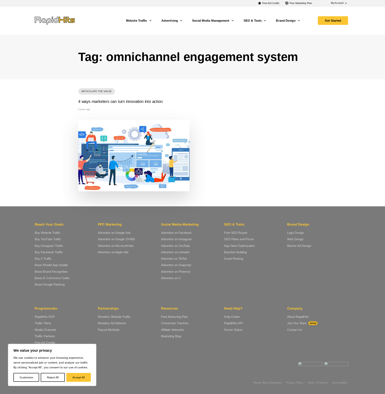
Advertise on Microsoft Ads (116, 245)
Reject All (53, 377)
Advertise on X (170, 278)
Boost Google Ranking (50, 284)
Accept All (78, 377)
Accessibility (339, 382)
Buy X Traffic (43, 258)
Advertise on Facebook (176, 232)
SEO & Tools (253, 20)
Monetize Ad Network (112, 323)
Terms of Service (318, 382)
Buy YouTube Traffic (48, 239)
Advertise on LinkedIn (175, 252)
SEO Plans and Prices (239, 239)
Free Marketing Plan (301, 3)
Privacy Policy (294, 382)
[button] (337, 3)
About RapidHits (298, 316)
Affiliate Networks (172, 329)
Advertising (169, 20)
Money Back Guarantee (268, 382)
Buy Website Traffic (48, 232)
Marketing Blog (171, 336)
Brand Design (285, 20)
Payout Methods (109, 329)
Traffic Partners (45, 336)
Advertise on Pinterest (175, 271)
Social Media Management (210, 20)
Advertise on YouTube (175, 245)
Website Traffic (136, 20)
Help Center (232, 316)
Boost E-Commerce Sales (52, 278)
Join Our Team (301, 323)
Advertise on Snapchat (176, 265)
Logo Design (295, 232)
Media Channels (45, 329)
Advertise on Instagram (176, 239)
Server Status (233, 329)
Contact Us (294, 329)
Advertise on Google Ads (114, 232)
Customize (26, 377)
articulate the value (96, 91)
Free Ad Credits (271, 3)
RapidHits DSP (45, 316)
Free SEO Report (235, 232)
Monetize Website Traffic (114, 316)
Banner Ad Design (299, 245)
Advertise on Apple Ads (113, 252)
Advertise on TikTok (174, 258)
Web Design (295, 239)
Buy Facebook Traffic (49, 252)
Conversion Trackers (175, 323)
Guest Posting (233, 258)
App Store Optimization (239, 245)
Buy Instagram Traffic (49, 245)
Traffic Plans (43, 323)
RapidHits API (233, 323)
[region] (52, 365)
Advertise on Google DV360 (116, 239)
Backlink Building (235, 252)
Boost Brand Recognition (51, 271)
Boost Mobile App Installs (51, 265)
